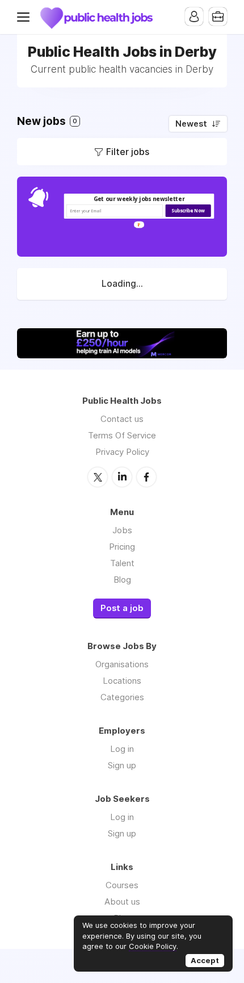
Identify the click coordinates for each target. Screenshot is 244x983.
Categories (122, 697)
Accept (205, 960)
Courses (122, 885)
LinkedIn (122, 477)
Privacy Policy (122, 451)
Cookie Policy (152, 946)
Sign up (122, 765)
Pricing (122, 546)
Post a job (122, 608)
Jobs (122, 530)
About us (122, 901)
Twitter (97, 477)
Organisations (122, 664)
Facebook (146, 477)
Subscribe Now (187, 211)
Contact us (122, 418)
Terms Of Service (122, 435)
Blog (122, 579)
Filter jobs (127, 151)
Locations (122, 680)
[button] (139, 199)
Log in (122, 748)
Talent (122, 563)
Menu (25, 17)
